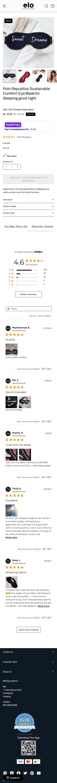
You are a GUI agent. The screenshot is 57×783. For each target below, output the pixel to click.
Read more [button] (11, 537)
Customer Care (10, 662)
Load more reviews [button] (28, 629)
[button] (46, 6)
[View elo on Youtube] (39, 773)
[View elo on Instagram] (5, 773)
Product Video (9, 213)
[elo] (28, 6)
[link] (17, 137)
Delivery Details (9, 206)
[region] (28, 270)
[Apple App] (28, 754)
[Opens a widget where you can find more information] (13, 778)
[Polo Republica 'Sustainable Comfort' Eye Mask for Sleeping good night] (9, 76)
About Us (7, 672)
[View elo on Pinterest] (32, 773)
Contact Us (8, 652)
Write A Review (28, 294)
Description (8, 200)
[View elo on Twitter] (25, 773)
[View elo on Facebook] (18, 773)
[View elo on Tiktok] (12, 773)
